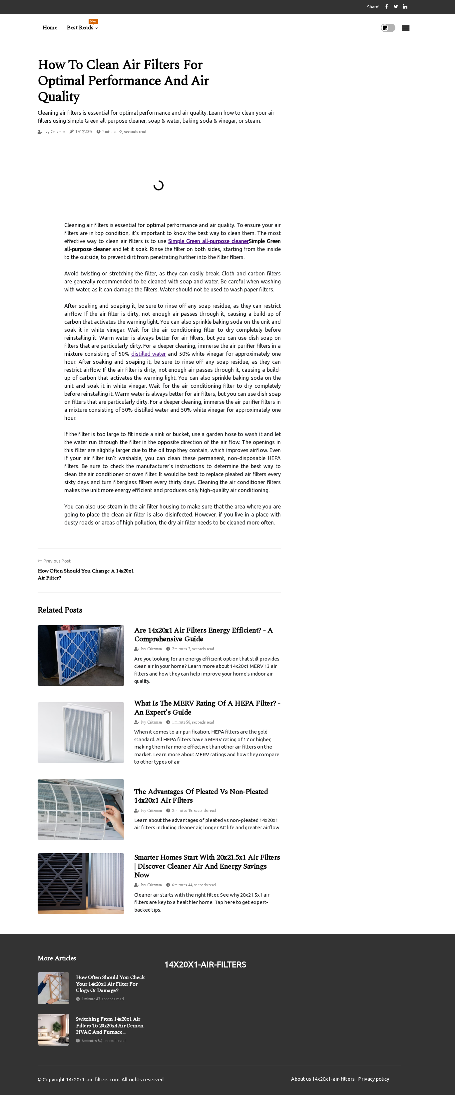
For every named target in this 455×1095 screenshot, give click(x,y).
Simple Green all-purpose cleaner (208, 241)
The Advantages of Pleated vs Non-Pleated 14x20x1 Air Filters (201, 796)
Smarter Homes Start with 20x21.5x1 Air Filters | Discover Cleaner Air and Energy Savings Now (207, 866)
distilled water (148, 354)
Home (50, 27)
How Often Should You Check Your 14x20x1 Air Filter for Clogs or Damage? (110, 984)
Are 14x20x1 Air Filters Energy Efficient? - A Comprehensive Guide (203, 635)
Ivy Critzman (54, 132)
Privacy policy (373, 1079)
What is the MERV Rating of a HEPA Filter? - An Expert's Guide (207, 708)
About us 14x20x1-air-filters (323, 1079)
